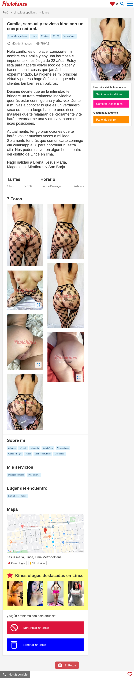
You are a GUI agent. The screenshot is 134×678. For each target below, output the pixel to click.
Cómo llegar (16, 563)
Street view (37, 563)
